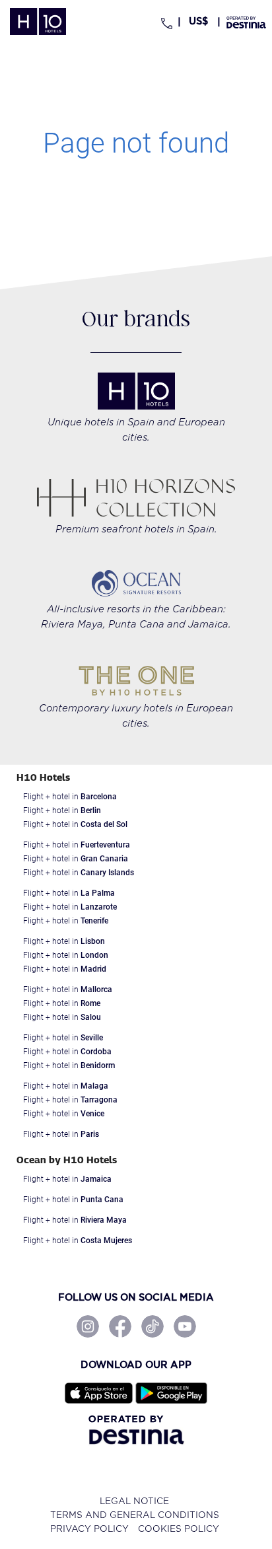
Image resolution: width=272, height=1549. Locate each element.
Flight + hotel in (70, 796)
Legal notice (134, 1501)
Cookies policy (178, 1529)
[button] (199, 21)
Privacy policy (89, 1529)
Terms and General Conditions (134, 1515)
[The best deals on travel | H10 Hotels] (38, 21)
